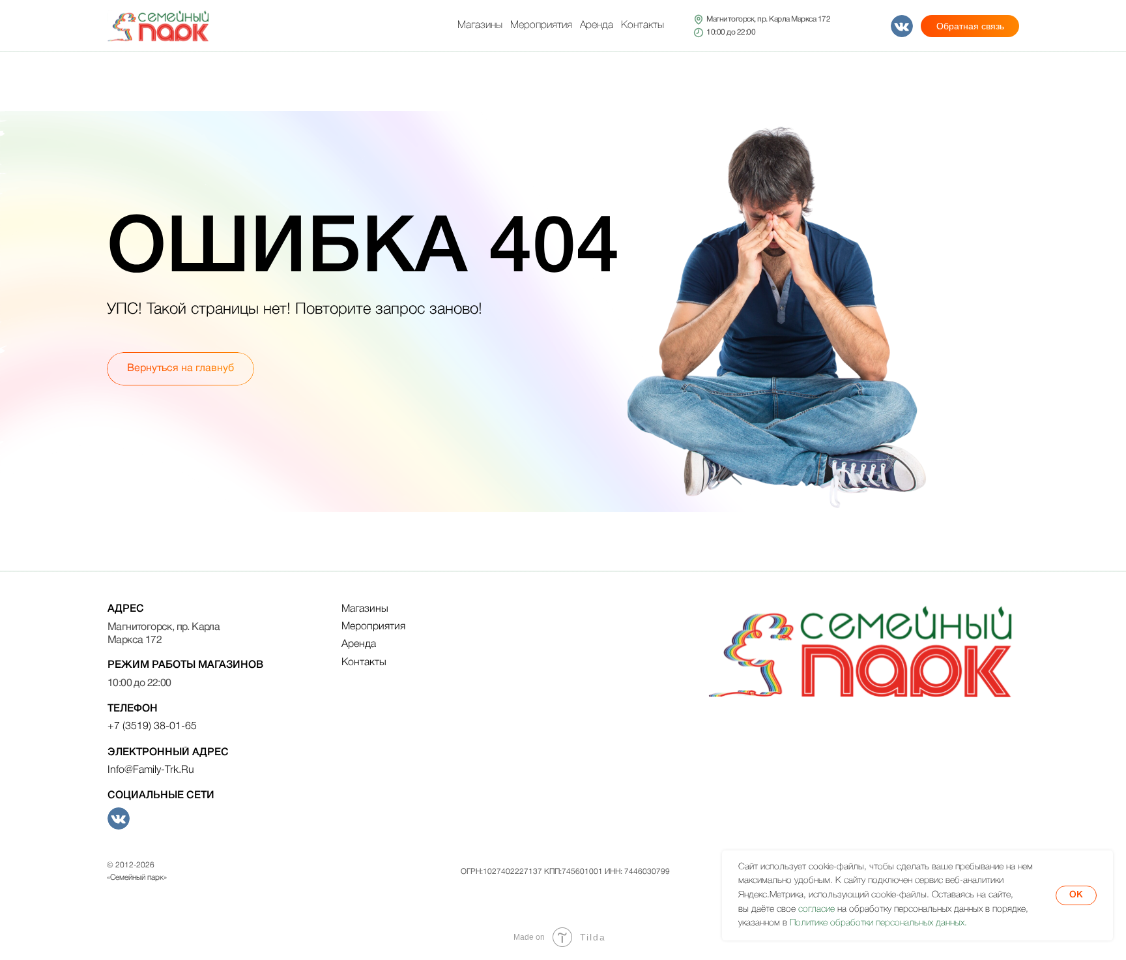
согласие (816, 909)
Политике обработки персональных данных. (878, 923)
